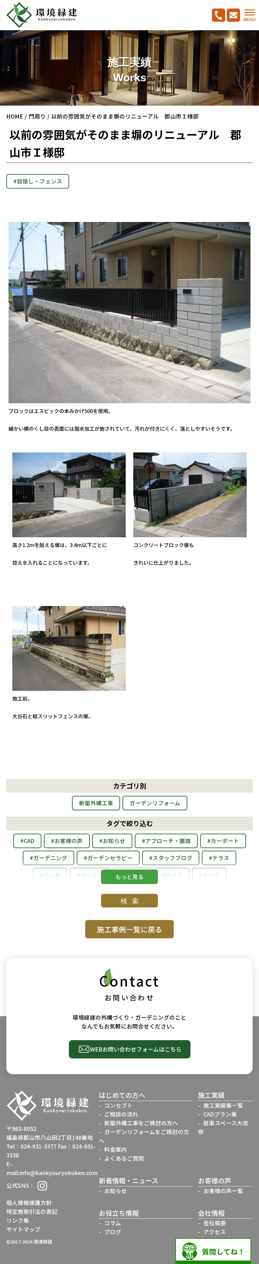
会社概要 (214, 1223)
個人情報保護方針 (29, 1203)
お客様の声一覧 (223, 1191)
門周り (37, 116)
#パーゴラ (90, 875)
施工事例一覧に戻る (129, 929)
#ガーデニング (48, 858)
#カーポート (223, 841)
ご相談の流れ (121, 1114)
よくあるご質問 (124, 1158)
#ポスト (172, 875)
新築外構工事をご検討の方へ (141, 1123)
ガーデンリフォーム (155, 803)
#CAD (27, 841)
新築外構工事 (96, 803)
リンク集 (17, 1220)
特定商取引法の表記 (31, 1211)
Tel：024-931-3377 (31, 1146)
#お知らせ (112, 841)
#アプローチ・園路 (166, 841)
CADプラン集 (220, 1114)
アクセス (214, 1232)
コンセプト (118, 1105)
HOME (14, 116)
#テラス (219, 858)
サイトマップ (23, 1229)
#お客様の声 (67, 841)
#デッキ (50, 875)
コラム (112, 1223)
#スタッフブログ (170, 858)
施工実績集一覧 (223, 1105)
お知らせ (115, 1191)
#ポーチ (209, 875)
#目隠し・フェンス (37, 181)
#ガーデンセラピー (108, 858)
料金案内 (115, 1149)
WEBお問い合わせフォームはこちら (136, 1049)
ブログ (112, 1232)
